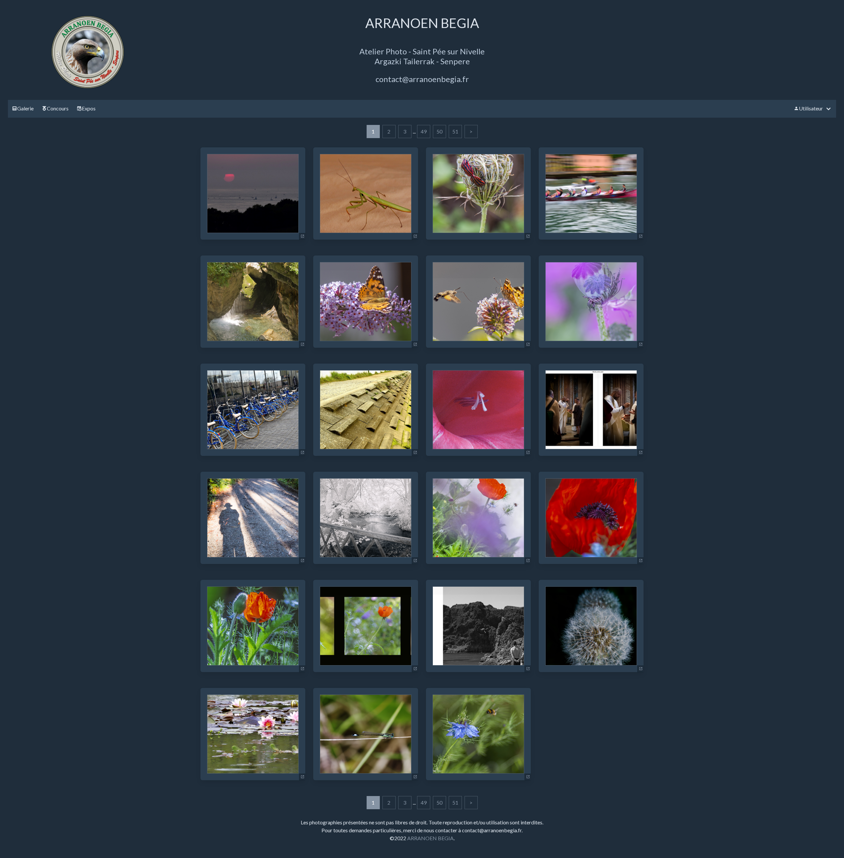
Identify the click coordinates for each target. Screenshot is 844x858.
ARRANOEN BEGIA (430, 838)
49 (424, 131)
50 (439, 131)
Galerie (25, 108)
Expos (89, 108)
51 (455, 131)
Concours (58, 108)
